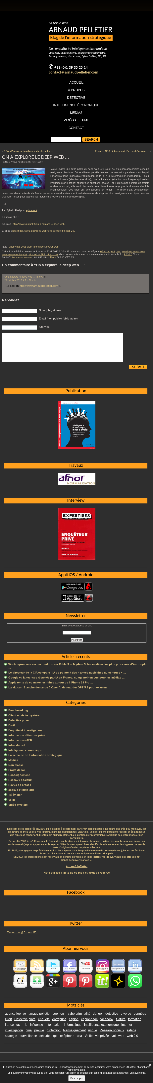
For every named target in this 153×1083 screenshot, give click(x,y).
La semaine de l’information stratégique (35, 755)
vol (114, 1036)
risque (92, 1030)
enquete (44, 1019)
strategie (11, 1036)
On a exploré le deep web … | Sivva (23, 276)
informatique (72, 1024)
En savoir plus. (138, 1072)
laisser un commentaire (22, 257)
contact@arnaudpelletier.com (73, 73)
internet (126, 1024)
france (9, 1024)
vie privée (102, 1036)
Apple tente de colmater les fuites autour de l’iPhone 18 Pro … (50, 682)
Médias (76, 112)
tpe (55, 1036)
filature (121, 1019)
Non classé (16, 765)
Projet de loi (16, 769)
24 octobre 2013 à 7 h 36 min (20, 280)
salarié (131, 1030)
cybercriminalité (79, 1013)
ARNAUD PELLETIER (81, 30)
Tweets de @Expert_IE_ (22, 932)
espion (73, 1019)
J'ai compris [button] (76, 1078)
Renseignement (19, 774)
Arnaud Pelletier (76, 866)
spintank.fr (31, 210)
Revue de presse (19, 784)
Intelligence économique (76, 105)
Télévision (15, 794)
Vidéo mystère (18, 804)
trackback (51, 257)
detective (111, 1013)
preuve (39, 1030)
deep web (26, 246)
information (39, 246)
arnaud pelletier (39, 1013)
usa (79, 1036)
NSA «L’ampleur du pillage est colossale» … (29, 151)
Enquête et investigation (133, 251)
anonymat (14, 246)
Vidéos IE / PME (76, 120)
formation (134, 1019)
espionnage (89, 1019)
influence (36, 1024)
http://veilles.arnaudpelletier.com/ (117, 856)
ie (26, 1024)
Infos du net (52, 254)
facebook (106, 1019)
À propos (76, 90)
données (140, 1013)
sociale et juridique (21, 789)
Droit (118, 251)
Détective (76, 97)
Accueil (76, 82)
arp (55, 1013)
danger (98, 1013)
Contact (76, 128)
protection (54, 1030)
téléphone (67, 1036)
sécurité (45, 1036)
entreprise (59, 1019)
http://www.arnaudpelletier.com (39, 285)
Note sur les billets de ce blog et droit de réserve (77, 872)
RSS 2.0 (128, 254)
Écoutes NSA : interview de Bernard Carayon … (122, 151)
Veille (12, 799)
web (56, 246)
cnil (62, 1013)
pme (29, 1030)
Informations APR (36, 254)
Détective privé (107, 251)
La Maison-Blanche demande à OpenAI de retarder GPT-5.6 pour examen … (59, 687)
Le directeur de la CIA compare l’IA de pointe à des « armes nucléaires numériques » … (67, 672)
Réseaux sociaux (20, 779)
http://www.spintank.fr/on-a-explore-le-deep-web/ (39, 224)
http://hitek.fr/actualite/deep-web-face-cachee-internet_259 (43, 230)
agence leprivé (15, 1013)
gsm (19, 1024)
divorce (126, 1013)
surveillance (28, 1036)
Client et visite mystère (23, 715)
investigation (14, 1030)
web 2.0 (132, 1036)
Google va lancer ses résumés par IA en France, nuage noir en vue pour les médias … (66, 677)
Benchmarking (18, 710)
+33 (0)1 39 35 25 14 (71, 68)
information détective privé (14, 254)
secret (49, 246)
